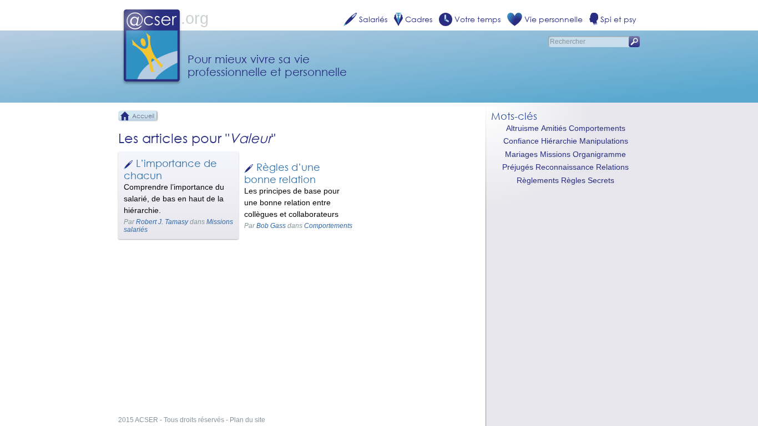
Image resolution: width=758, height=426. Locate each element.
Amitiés (554, 128)
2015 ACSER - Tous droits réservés (171, 420)
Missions (555, 154)
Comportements (328, 226)
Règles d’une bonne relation (282, 173)
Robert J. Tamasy (162, 222)
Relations (612, 167)
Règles (573, 180)
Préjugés (517, 167)
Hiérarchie (559, 141)
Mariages (521, 154)
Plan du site (247, 420)
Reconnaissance (564, 167)
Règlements (538, 180)
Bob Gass (271, 226)
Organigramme (599, 154)
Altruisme (522, 128)
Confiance (521, 141)
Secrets (601, 180)
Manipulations (603, 141)
